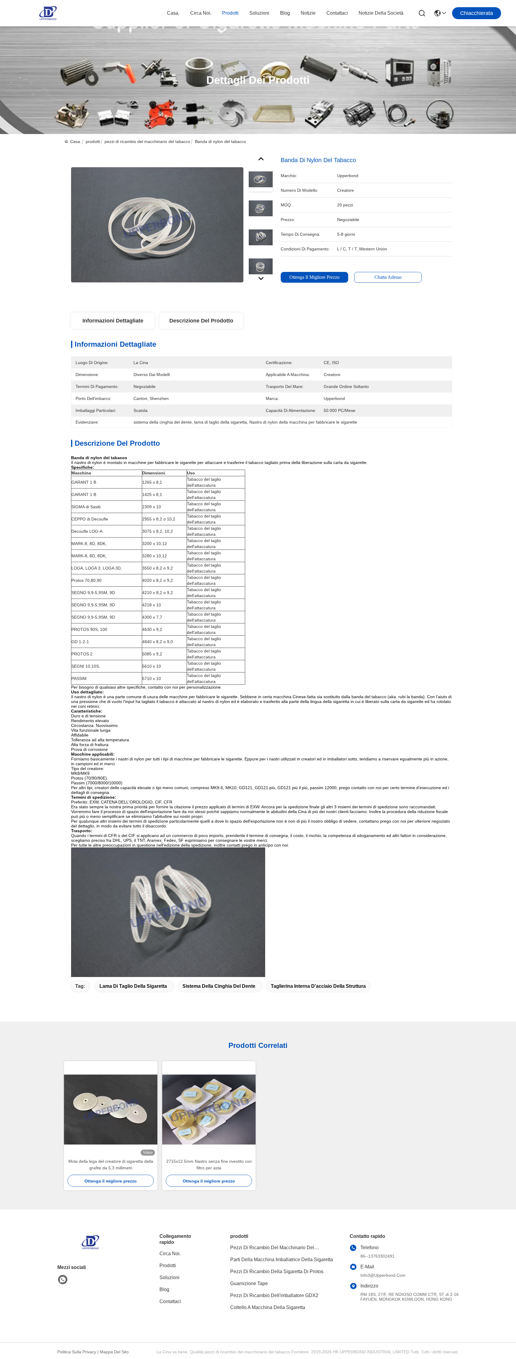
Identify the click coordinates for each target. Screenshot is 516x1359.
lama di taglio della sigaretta (133, 986)
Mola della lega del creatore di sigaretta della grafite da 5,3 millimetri (110, 1164)
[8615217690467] (62, 1279)
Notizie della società (381, 13)
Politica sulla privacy (76, 1351)
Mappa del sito (114, 1351)
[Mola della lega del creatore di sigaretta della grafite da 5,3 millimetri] (110, 1110)
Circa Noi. (200, 13)
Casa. (173, 13)
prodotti (230, 13)
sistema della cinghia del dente (218, 986)
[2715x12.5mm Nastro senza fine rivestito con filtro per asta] (209, 1110)
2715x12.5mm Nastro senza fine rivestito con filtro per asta (209, 1164)
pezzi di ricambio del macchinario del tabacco (147, 141)
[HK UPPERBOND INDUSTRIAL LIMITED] (48, 13)
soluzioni (259, 13)
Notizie (308, 13)
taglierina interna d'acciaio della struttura (318, 986)
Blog (285, 13)
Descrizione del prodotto (201, 321)
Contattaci (337, 13)
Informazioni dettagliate (112, 321)
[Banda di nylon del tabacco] (157, 224)
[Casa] (90, 1249)
